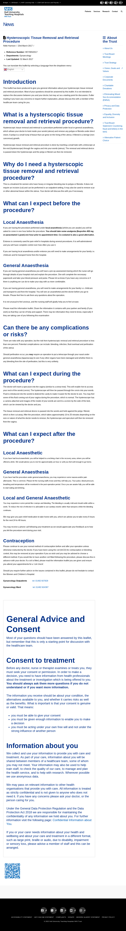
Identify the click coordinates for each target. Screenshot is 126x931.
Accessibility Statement (21, 917)
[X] (107, 3)
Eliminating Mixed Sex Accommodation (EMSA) (112, 97)
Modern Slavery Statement (88, 917)
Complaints (61, 917)
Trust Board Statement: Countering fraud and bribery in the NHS (113, 127)
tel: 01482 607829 (40, 581)
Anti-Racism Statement (44, 917)
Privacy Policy (108, 917)
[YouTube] (116, 3)
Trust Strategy (110, 63)
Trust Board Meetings (108, 55)
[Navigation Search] (121, 12)
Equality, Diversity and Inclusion (111, 115)
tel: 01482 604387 (40, 587)
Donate (71, 917)
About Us (108, 48)
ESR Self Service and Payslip (48, 2)
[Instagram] (121, 3)
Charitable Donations (108, 87)
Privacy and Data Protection (111, 107)
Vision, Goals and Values (111, 69)
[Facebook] (102, 3)
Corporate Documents (108, 78)
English (10, 69)
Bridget (5, 2)
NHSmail (15, 2)
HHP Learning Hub (27, 2)
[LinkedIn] (111, 3)
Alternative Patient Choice (111, 139)
